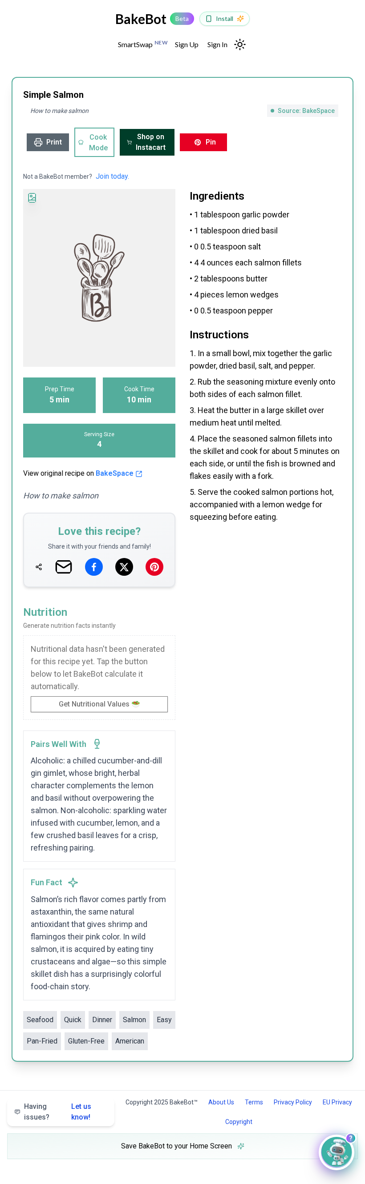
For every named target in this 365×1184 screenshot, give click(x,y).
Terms (254, 1102)
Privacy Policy (293, 1102)
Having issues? (57, 1111)
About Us (221, 1102)
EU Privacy (337, 1102)
